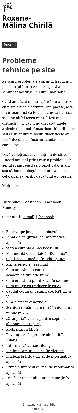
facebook (46, 216)
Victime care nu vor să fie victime (35, 350)
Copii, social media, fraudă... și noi (35, 258)
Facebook (53, 202)
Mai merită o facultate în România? (36, 253)
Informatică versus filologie (30, 345)
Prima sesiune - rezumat (27, 264)
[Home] (7, 7)
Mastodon (32, 202)
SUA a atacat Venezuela (26, 302)
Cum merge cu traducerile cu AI (33, 285)
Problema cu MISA (22, 329)
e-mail (28, 216)
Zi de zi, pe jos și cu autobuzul (31, 231)
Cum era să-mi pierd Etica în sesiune (37, 280)
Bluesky (9, 207)
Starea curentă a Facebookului (32, 248)
